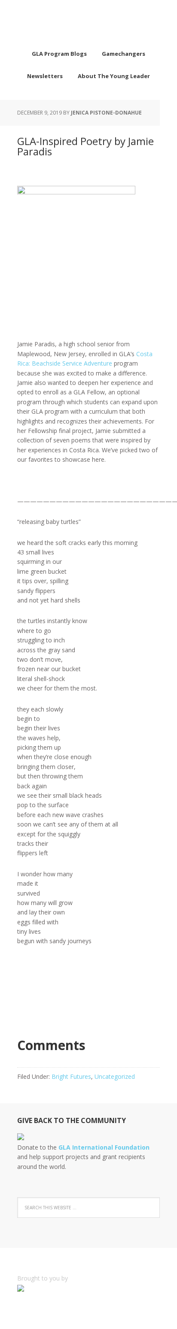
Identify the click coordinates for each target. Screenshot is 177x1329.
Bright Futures (71, 1076)
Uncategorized (115, 1076)
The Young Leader (88, 21)
